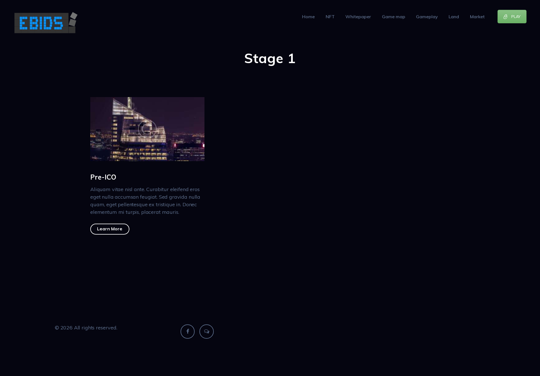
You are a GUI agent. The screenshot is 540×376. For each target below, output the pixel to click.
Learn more (109, 228)
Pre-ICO (103, 177)
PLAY (516, 16)
